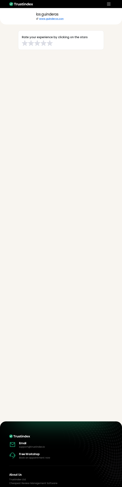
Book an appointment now (34, 457)
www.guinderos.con (51, 18)
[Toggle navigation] (109, 4)
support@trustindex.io (32, 447)
